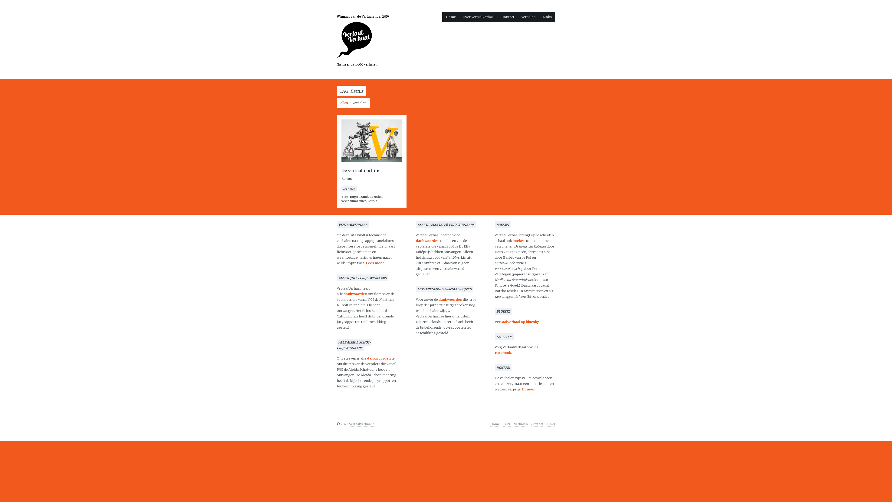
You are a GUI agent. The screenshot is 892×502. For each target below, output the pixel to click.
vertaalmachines (353, 201)
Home (451, 17)
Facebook (503, 353)
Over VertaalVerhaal (479, 17)
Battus (372, 201)
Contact (508, 17)
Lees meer (375, 263)
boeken (519, 241)
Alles (344, 103)
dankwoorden (355, 294)
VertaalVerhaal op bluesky (517, 322)
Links (547, 17)
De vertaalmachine (360, 170)
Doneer (528, 389)
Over (507, 424)
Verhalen (528, 17)
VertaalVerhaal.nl (362, 424)
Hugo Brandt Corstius (366, 196)
